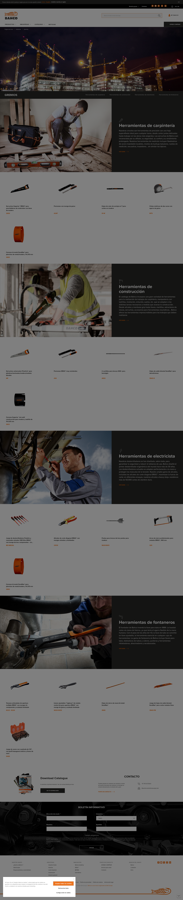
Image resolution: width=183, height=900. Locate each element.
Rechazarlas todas (63, 888)
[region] (39, 887)
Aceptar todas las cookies (63, 883)
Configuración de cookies (63, 893)
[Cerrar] (73, 879)
